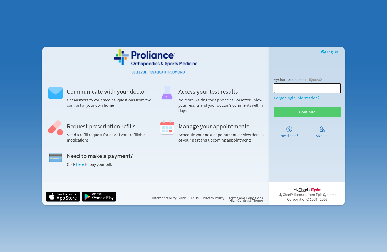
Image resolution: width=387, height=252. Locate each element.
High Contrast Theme (246, 200)
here (80, 164)
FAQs (195, 198)
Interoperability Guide (169, 198)
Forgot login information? (297, 97)
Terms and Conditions (246, 198)
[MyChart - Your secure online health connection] (155, 61)
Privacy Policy (213, 198)
